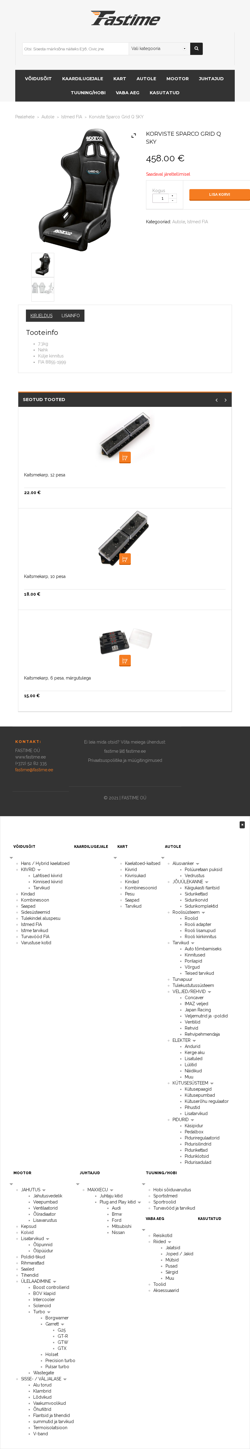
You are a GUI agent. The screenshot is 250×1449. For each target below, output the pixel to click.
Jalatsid (173, 1247)
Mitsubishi (121, 1226)
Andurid (192, 1046)
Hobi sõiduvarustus (172, 1189)
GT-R (63, 1336)
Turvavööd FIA (35, 936)
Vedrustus (195, 875)
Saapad (28, 906)
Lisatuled (193, 1058)
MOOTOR (177, 78)
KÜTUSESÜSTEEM (191, 1083)
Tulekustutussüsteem (193, 985)
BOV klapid (44, 1293)
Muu (189, 1076)
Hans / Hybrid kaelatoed (45, 863)
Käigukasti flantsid (202, 887)
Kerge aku (195, 1052)
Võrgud (192, 967)
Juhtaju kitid (111, 1195)
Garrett (52, 1324)
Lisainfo (71, 315)
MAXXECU (98, 1189)
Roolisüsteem (187, 912)
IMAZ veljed (196, 1003)
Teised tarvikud (199, 973)
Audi (116, 1208)
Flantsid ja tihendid (51, 1415)
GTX (62, 1348)
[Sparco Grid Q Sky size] (43, 288)
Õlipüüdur (43, 1250)
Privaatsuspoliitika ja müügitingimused (125, 760)
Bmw (117, 1214)
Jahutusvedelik (47, 1195)
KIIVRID (29, 869)
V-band (40, 1433)
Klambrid (42, 1391)
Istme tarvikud (34, 930)
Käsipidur (194, 1125)
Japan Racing (198, 1009)
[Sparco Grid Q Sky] (43, 263)
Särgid (172, 1272)
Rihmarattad (32, 1263)
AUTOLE (146, 78)
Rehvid (191, 1028)
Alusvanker (184, 863)
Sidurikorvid (196, 900)
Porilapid (193, 961)
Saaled (27, 1269)
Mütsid (172, 1259)
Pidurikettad (196, 1150)
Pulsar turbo (57, 1366)
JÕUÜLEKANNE (188, 881)
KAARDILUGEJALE (82, 78)
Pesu (129, 893)
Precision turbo (60, 1360)
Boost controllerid (51, 1287)
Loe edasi (125, 660)
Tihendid (29, 1275)
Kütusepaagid (198, 1089)
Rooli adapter (198, 924)
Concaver (194, 997)
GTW (63, 1342)
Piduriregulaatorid (202, 1137)
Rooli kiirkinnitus (200, 936)
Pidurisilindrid (198, 1144)
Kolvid (27, 1232)
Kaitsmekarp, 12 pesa (44, 474)
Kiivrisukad (135, 875)
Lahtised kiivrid (47, 875)
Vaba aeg (127, 92)
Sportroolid (164, 1202)
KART (119, 78)
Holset (51, 1354)
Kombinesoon (35, 900)
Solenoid (42, 1305)
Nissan (118, 1232)
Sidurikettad (196, 893)
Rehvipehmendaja (202, 1034)
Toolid (159, 1284)
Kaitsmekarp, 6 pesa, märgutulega (57, 678)
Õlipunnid (42, 1244)
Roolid (191, 918)
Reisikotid (162, 1235)
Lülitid (191, 1064)
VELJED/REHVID (190, 991)
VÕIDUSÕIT (38, 78)
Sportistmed (165, 1195)
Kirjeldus (41, 315)
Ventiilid (192, 1022)
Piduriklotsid (197, 1156)
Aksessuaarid (166, 1290)
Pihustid (192, 1107)
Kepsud (28, 1226)
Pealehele (24, 116)
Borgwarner (57, 1317)
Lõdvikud (42, 1397)
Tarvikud (41, 887)
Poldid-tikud (33, 1256)
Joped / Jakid (179, 1253)
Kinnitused (195, 954)
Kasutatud (165, 92)
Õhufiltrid (42, 1409)
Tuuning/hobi (88, 92)
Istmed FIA (71, 116)
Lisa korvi (219, 194)
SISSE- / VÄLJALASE (41, 1378)
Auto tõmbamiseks (203, 948)
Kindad (28, 893)
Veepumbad (45, 1202)
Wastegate (43, 1372)
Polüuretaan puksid (203, 869)
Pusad (171, 1266)
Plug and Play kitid (118, 1202)
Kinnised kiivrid (47, 881)
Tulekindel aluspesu (40, 918)
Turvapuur (182, 979)
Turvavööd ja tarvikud (174, 1208)
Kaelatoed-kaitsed (142, 863)
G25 (62, 1330)
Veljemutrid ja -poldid (206, 1015)
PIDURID (181, 1119)
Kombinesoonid (141, 887)
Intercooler (44, 1299)
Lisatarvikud (196, 1113)
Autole (47, 116)
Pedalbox (194, 1131)
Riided (160, 1241)
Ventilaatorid (45, 1208)
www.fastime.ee (30, 757)
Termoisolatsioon (50, 1427)
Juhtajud (211, 78)
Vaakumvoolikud (49, 1403)
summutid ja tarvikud (53, 1421)
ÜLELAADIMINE (36, 1281)
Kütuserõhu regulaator (207, 1101)
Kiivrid (131, 869)
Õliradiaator (44, 1214)
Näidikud (193, 1070)
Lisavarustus (45, 1220)
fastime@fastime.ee (34, 769)
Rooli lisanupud (200, 930)
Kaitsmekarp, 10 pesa (45, 576)
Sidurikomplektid (201, 906)
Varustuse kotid (36, 942)
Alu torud (42, 1385)
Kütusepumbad (200, 1095)
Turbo (39, 1311)
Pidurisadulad (198, 1162)
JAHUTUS (31, 1189)
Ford (116, 1220)
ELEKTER (182, 1040)
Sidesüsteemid (35, 912)
